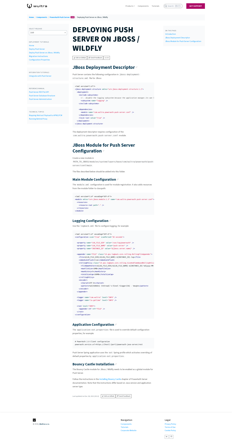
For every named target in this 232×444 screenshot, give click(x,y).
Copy (150, 85)
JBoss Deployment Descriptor (177, 37)
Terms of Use (170, 427)
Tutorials (155, 6)
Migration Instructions (38, 56)
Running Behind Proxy (38, 119)
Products (129, 6)
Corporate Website (128, 430)
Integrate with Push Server (40, 76)
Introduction (170, 34)
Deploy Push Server (37, 49)
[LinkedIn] (167, 437)
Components (143, 6)
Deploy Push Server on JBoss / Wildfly (44, 52)
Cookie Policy (170, 430)
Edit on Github (81, 58)
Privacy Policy (170, 424)
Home (31, 17)
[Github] (171, 437)
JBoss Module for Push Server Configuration (183, 41)
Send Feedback (96, 58)
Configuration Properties (39, 59)
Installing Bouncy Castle (110, 379)
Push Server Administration (40, 99)
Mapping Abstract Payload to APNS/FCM (45, 115)
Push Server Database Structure (42, 95)
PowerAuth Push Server (60, 17)
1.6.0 (32, 32)
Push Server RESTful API (39, 92)
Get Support (195, 6)
